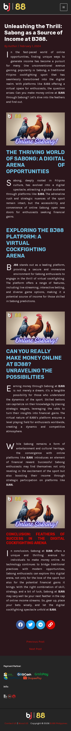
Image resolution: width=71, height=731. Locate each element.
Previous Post (35, 641)
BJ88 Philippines (58, 723)
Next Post (35, 649)
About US (23, 723)
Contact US (11, 723)
